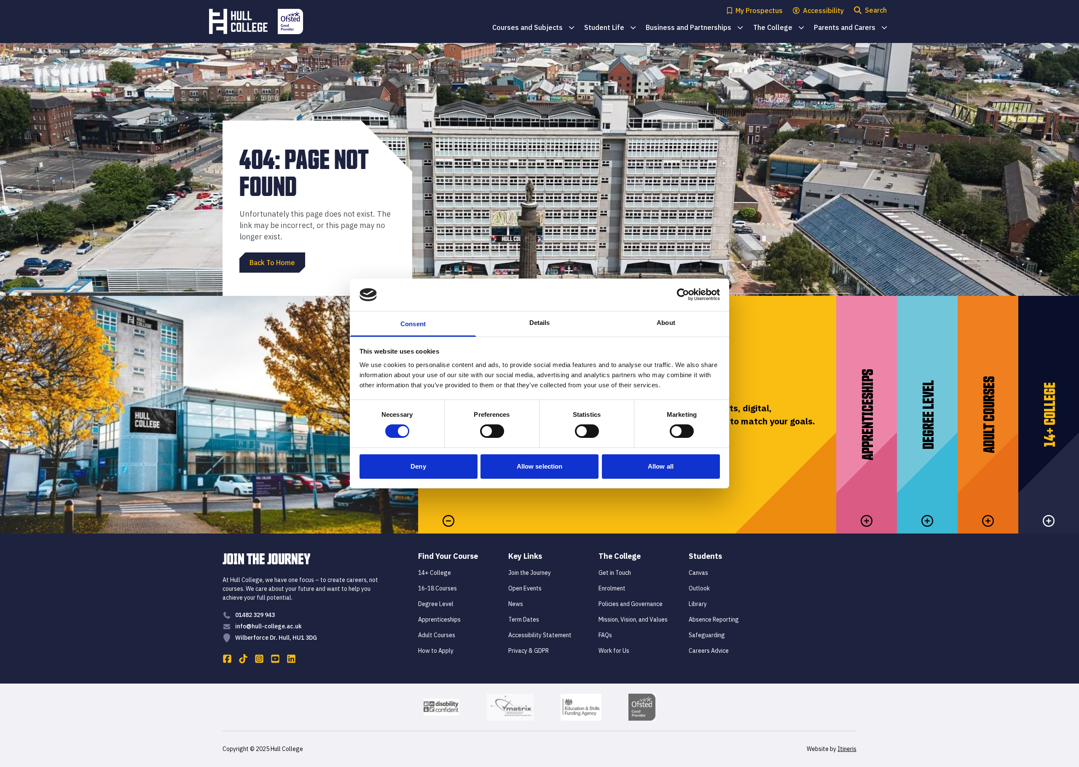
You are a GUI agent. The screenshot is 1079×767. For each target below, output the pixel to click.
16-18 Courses (437, 588)
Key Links (525, 556)
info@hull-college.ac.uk (268, 626)
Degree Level (436, 604)
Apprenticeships (439, 619)
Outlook (699, 588)
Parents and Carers (850, 28)
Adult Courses (436, 635)
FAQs (605, 635)
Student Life (610, 28)
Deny (418, 466)
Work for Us (614, 650)
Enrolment (612, 588)
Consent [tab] (413, 323)
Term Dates (523, 619)
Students (705, 556)
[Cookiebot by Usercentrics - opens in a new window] (683, 294)
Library (698, 604)
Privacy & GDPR (528, 650)
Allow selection (540, 466)
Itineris (846, 749)
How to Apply (436, 650)
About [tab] (666, 322)
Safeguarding (707, 635)
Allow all (661, 466)
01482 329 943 (255, 615)
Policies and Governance (631, 604)
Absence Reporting (714, 619)
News (515, 604)
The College (778, 28)
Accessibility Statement (540, 635)
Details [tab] (539, 322)
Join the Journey (529, 573)
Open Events (525, 588)
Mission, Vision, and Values (633, 619)
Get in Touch (615, 573)
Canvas (698, 573)
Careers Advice (709, 650)
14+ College (434, 573)
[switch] (492, 431)
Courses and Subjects (533, 28)
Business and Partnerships (694, 28)
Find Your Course (448, 556)
